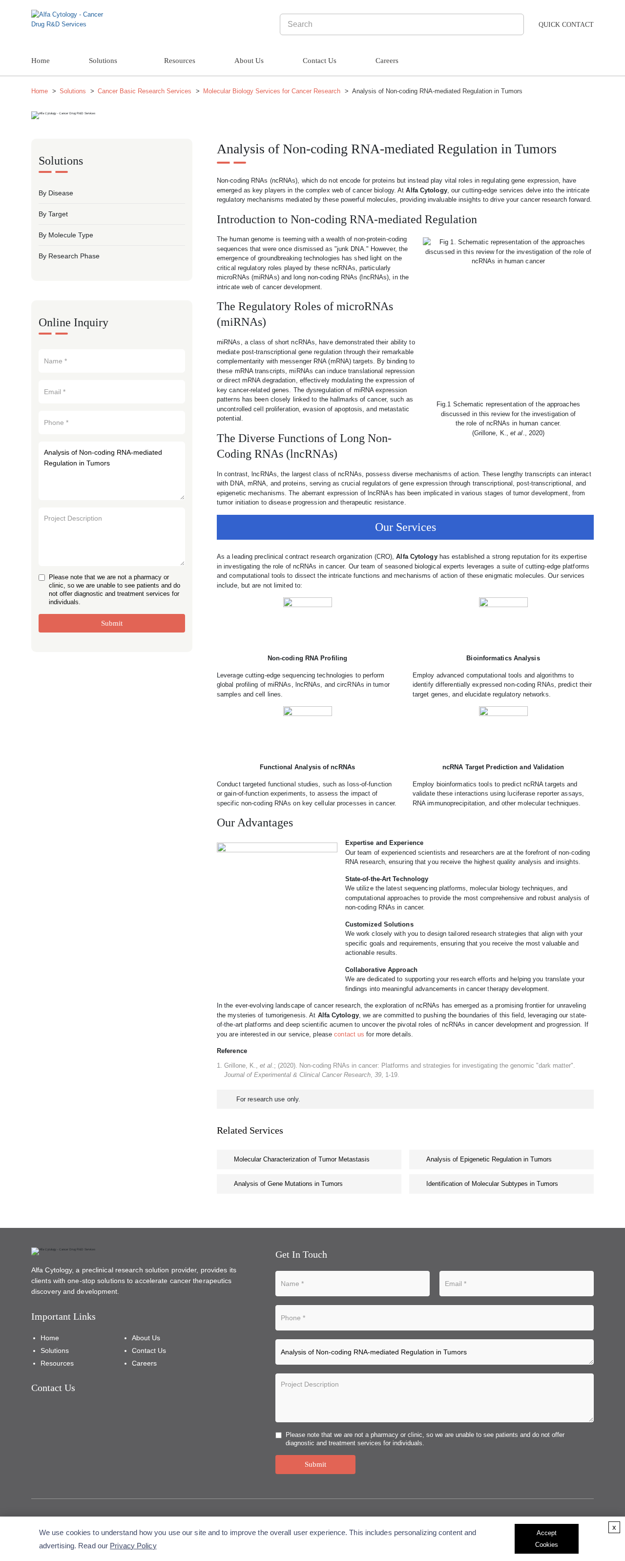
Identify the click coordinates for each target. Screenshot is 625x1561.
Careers (386, 60)
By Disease (56, 193)
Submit (112, 623)
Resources (179, 60)
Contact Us (319, 60)
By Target (53, 214)
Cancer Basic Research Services (144, 91)
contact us (349, 1034)
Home (40, 60)
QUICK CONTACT (566, 24)
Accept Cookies (546, 1538)
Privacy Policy (133, 1545)
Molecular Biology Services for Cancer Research (271, 91)
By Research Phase (69, 256)
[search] (514, 24)
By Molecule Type (66, 235)
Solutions (103, 60)
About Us (249, 60)
